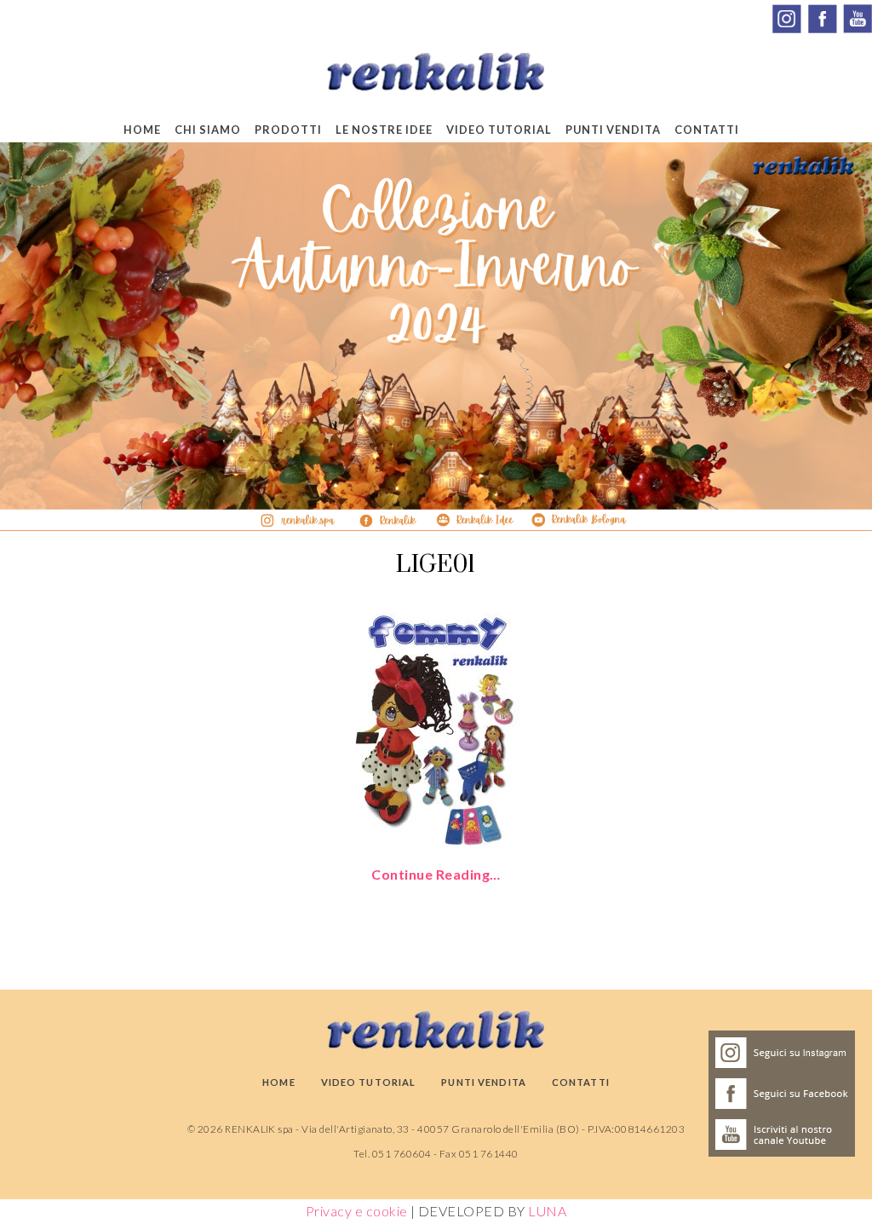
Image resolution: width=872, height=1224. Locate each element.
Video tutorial (499, 129)
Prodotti (288, 129)
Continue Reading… (435, 874)
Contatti (706, 129)
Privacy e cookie (357, 1211)
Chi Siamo (208, 129)
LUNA (547, 1211)
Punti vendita (613, 129)
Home (142, 129)
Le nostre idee (384, 129)
